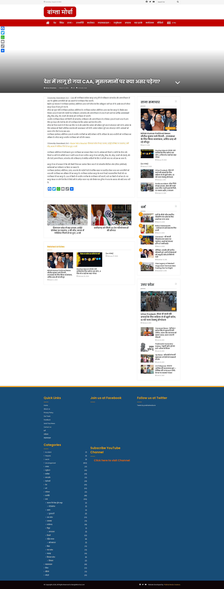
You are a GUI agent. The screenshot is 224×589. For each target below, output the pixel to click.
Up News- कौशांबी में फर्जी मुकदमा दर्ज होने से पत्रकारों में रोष (165, 357)
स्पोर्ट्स (47, 575)
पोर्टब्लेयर (52, 506)
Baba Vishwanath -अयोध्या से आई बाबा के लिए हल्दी (165, 228)
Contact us (47, 427)
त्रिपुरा (48, 528)
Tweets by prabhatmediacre (146, 405)
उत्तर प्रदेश (50, 517)
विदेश (61, 22)
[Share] (2, 50)
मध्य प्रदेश (50, 550)
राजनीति (80, 22)
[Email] (2, 41)
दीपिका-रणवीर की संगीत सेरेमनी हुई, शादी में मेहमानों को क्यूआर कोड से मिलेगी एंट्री (165, 253)
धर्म (45, 431)
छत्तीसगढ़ (49, 524)
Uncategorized (50, 463)
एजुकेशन (118, 22)
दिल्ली (49, 535)
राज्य (69, 22)
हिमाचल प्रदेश (51, 557)
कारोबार (90, 22)
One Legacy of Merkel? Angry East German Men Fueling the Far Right (165, 265)
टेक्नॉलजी (47, 481)
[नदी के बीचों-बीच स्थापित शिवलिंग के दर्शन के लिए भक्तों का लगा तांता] (147, 218)
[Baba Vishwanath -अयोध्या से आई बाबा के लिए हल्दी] (147, 229)
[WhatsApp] (2, 37)
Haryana (48, 456)
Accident (48, 452)
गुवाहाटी (51, 514)
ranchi (47, 459)
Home (46, 405)
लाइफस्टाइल (103, 22)
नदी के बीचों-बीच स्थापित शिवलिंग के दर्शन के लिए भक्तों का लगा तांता (164, 216)
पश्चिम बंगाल (50, 539)
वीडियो (160, 22)
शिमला (51, 561)
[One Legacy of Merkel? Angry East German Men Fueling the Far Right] (147, 266)
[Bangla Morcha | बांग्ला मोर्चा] (60, 12)
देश (54, 22)
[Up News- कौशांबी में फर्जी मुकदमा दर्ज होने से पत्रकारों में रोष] (147, 358)
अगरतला (52, 532)
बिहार (48, 546)
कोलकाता (52, 542)
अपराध (128, 22)
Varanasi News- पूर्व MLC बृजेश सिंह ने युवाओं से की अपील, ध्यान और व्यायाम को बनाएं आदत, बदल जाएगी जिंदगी (166, 333)
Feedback (47, 420)
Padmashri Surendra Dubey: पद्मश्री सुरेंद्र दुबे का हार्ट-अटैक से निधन (165, 346)
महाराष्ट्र (49, 553)
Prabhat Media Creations (172, 585)
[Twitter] (2, 33)
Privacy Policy (48, 412)
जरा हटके (138, 22)
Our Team (47, 416)
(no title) (109, 253)
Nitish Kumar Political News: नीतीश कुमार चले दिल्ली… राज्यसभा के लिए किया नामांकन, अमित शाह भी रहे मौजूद (59, 273)
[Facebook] (2, 28)
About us (47, 409)
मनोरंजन (150, 22)
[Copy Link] (2, 46)
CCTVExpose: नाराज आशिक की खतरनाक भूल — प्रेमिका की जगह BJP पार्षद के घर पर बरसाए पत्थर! (165, 369)
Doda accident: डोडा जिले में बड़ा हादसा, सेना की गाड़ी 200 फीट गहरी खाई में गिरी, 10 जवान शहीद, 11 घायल (165, 187)
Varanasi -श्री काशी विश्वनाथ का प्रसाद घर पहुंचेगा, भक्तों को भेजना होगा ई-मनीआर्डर (164, 240)
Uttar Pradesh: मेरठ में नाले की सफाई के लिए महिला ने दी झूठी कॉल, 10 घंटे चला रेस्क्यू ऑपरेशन (164, 173)
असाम (48, 510)
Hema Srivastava (51, 88)
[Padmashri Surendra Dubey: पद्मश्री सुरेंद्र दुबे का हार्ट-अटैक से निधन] (147, 347)
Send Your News (49, 423)
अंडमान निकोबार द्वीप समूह (54, 503)
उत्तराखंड (49, 521)
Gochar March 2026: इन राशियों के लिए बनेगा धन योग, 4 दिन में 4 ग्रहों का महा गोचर (89, 271)
